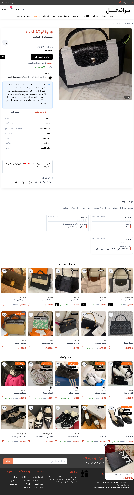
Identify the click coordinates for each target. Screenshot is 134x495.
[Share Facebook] (16, 182)
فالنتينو (77, 434)
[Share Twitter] (23, 182)
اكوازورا (131, 390)
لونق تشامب (129, 297)
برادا (105, 434)
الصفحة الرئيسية (124, 23)
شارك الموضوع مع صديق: (44, 181)
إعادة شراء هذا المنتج (42, 57)
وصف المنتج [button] (15, 112)
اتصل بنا (126, 2)
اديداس (103, 390)
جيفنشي (103, 341)
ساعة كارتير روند (122, 474)
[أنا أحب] (111, 271)
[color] (104, 388)
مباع (110, 305)
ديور (131, 434)
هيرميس (50, 297)
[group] (95, 64)
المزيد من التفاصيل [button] (40, 112)
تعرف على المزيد (13, 77)
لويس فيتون (22, 297)
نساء (114, 23)
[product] (119, 459)
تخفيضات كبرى (100, 370)
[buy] (29, 305)
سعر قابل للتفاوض (19, 314)
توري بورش (76, 341)
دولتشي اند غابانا (48, 434)
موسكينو (23, 390)
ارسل (8, 461)
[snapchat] (103, 473)
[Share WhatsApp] (120, 2)
